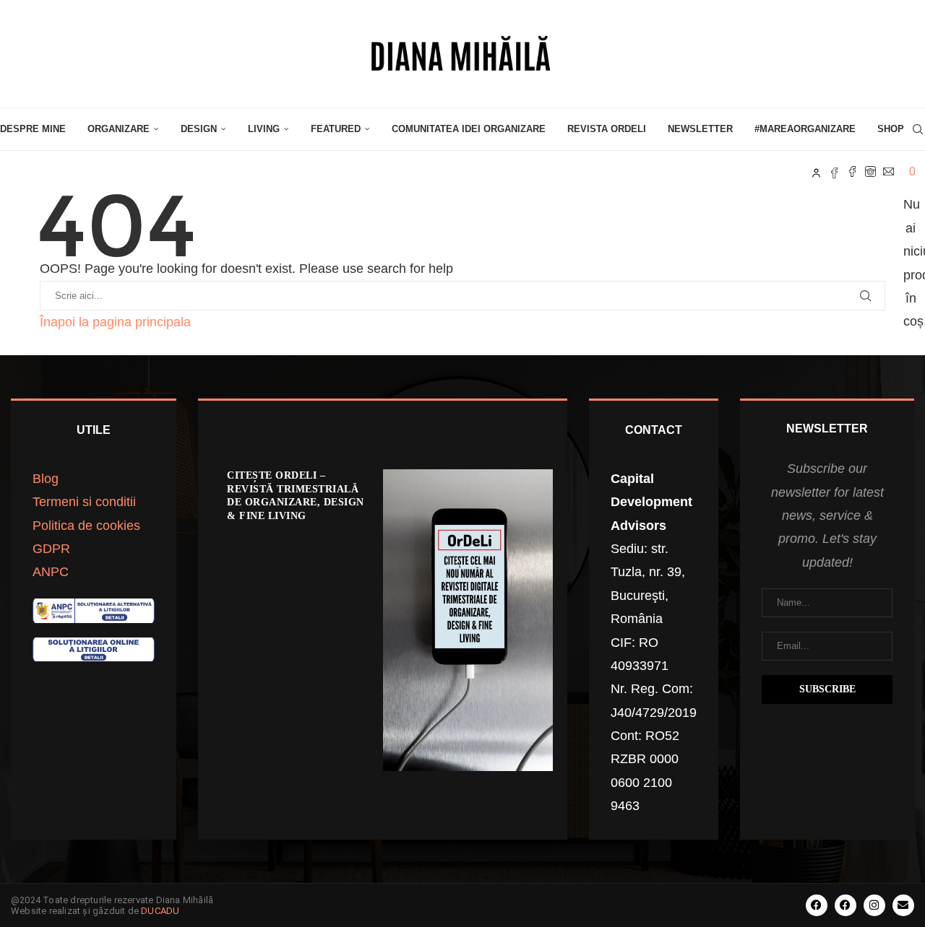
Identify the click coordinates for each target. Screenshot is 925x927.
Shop (890, 128)
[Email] (888, 172)
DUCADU (160, 910)
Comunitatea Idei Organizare (469, 128)
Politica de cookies (86, 525)
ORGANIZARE (118, 128)
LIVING (264, 128)
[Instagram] (870, 172)
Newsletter (700, 128)
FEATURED (336, 128)
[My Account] (816, 172)
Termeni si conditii (84, 502)
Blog (46, 478)
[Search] (918, 129)
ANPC (51, 572)
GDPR (51, 548)
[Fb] (834, 172)
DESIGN (199, 128)
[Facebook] (852, 172)
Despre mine (33, 128)
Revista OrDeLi (606, 128)
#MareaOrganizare (805, 128)
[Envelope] (903, 905)
